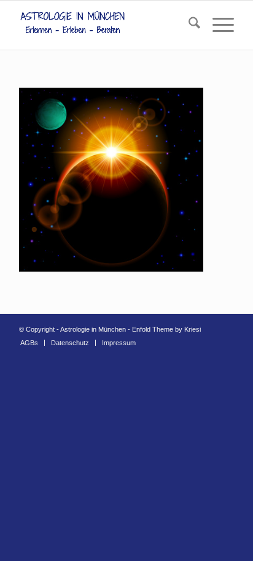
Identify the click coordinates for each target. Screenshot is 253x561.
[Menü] (217, 25)
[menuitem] (188, 25)
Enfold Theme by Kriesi (166, 329)
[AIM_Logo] (105, 25)
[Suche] (188, 25)
